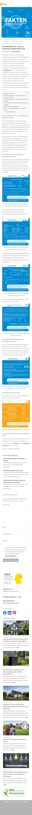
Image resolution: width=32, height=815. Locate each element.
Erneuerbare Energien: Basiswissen (12, 43)
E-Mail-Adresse (7, 534)
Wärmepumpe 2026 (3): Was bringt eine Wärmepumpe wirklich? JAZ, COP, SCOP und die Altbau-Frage (16, 706)
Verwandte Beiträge (10, 111)
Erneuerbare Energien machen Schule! (13, 470)
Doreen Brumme (16, 51)
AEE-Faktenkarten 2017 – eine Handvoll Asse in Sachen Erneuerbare (15, 96)
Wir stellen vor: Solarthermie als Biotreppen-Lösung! (14, 740)
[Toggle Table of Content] (26, 93)
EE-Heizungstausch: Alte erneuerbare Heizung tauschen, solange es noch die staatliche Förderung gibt (15, 774)
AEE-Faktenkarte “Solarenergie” (11, 106)
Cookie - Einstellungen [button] (23, 802)
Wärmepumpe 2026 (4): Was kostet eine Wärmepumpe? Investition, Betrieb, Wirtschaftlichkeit (13, 671)
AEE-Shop (16, 443)
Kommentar (6, 505)
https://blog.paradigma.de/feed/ (11, 603)
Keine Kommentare (18, 41)
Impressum (6, 802)
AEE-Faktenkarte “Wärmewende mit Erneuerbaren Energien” (16, 103)
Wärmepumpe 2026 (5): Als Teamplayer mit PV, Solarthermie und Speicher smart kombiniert (15, 640)
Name (5, 527)
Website (5, 541)
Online (8, 589)
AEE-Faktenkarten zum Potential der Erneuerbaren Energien (16, 100)
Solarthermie (7, 70)
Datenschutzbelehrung (11, 556)
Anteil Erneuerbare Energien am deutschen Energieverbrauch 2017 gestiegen (14, 481)
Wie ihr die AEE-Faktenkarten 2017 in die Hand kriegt (15, 109)
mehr (17, 647)
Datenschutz (13, 802)
